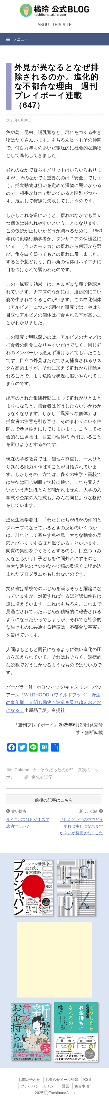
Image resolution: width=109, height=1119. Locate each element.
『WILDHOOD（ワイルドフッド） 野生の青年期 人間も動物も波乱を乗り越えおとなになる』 (53, 702)
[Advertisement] (54, 960)
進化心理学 (42, 777)
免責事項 (81, 1086)
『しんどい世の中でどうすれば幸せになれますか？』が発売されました (81, 826)
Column (22, 769)
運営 (65, 1086)
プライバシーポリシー (39, 1086)
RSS (87, 1079)
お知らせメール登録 (61, 1079)
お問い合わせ (29, 1079)
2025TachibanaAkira (55, 1093)
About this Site (55, 25)
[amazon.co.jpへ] (33, 887)
